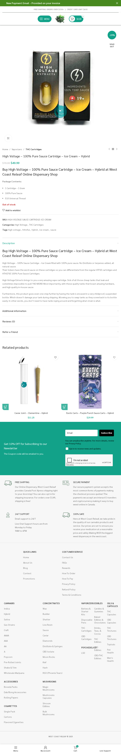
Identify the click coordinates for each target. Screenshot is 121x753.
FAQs (64, 562)
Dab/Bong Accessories (15, 692)
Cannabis (9, 603)
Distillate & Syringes (53, 646)
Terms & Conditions (71, 594)
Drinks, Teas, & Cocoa (97, 630)
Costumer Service (72, 551)
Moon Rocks (49, 656)
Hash (45, 667)
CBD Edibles (97, 648)
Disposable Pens (86, 621)
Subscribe (106, 432)
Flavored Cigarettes (13, 722)
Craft (6, 630)
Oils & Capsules (112, 604)
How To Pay (67, 578)
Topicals (111, 644)
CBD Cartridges (86, 637)
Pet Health (110, 651)
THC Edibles (97, 640)
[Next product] (117, 149)
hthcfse (26, 229)
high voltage (14, 229)
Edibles (98, 603)
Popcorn (8, 656)
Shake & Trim (10, 667)
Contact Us (67, 557)
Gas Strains (9, 624)
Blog (25, 567)
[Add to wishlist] (55, 357)
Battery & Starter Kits (86, 611)
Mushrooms (47, 681)
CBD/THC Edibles (98, 657)
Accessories (11, 681)
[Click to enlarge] (8, 138)
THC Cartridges (34, 149)
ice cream (44, 229)
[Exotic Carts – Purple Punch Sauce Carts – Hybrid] (90, 381)
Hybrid (7, 613)
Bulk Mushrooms (47, 713)
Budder (46, 613)
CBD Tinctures (111, 637)
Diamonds (47, 640)
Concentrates (51, 603)
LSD (83, 652)
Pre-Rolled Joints (12, 662)
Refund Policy (68, 589)
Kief (44, 662)
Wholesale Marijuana (14, 672)
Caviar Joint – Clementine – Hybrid (31, 412)
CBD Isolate (48, 651)
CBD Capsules (111, 621)
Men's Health (110, 659)
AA (5, 646)
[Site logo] (60, 18)
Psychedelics (86, 647)
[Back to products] (113, 149)
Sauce (46, 630)
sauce (53, 229)
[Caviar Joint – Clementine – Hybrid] (31, 381)
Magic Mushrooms (47, 688)
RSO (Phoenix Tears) (52, 672)
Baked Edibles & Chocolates (99, 619)
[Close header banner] (117, 3)
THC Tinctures (111, 629)
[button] (5, 407)
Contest (27, 573)
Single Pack (9, 711)
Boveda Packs (10, 686)
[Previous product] (109, 149)
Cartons (8, 716)
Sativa (7, 619)
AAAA (6, 635)
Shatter (46, 619)
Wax (45, 608)
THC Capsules (111, 613)
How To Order (68, 573)
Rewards (66, 567)
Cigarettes (10, 706)
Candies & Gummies (99, 610)
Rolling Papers (11, 697)
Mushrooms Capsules (47, 696)
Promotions (29, 578)
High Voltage (21, 224)
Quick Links (29, 551)
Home (5, 149)
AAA (6, 640)
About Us (27, 562)
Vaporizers (17, 149)
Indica (7, 608)
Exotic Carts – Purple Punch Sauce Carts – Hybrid (90, 412)
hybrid (35, 229)
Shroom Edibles (47, 705)
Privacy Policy (68, 583)
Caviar (46, 635)
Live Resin (47, 624)
